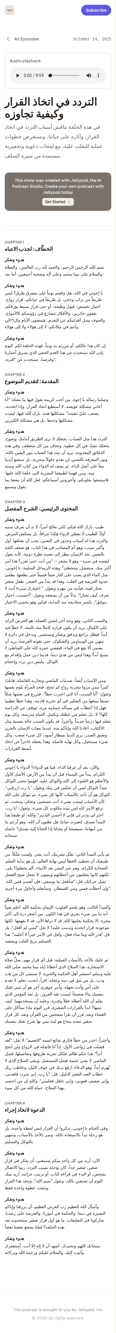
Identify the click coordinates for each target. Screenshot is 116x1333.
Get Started (55, 201)
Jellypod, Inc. (90, 1309)
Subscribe (96, 10)
